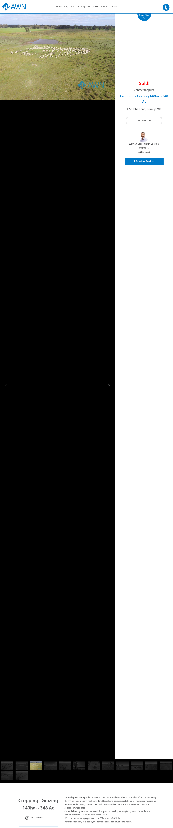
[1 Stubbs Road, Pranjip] (57, 57)
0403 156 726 (144, 148)
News (95, 7)
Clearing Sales (83, 7)
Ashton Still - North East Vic (144, 144)
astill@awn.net (144, 152)
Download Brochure (145, 161)
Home (58, 7)
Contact (113, 7)
